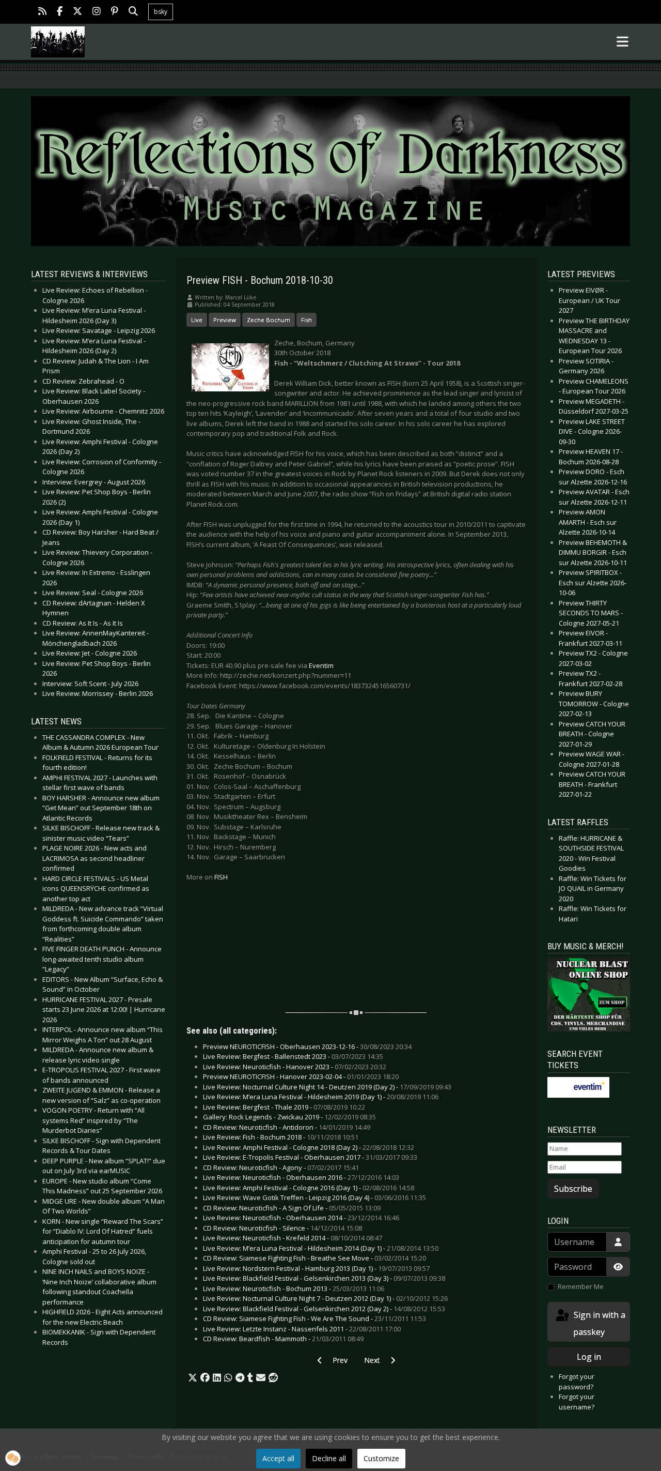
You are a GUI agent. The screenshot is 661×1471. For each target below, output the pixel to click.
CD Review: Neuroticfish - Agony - (281, 1167)
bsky (160, 11)
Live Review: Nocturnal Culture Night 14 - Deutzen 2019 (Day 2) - (327, 1086)
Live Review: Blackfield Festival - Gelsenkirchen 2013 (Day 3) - (324, 1278)
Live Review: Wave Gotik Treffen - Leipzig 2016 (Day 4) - (314, 1197)
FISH (221, 877)
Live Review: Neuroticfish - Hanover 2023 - (294, 1066)
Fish (306, 320)
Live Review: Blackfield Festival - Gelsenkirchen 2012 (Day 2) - (324, 1308)
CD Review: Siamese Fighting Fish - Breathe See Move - (314, 1258)
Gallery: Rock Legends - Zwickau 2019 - (289, 1116)
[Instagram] (96, 12)
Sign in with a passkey (598, 1323)
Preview (224, 320)
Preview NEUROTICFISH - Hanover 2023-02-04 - (301, 1076)
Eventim (321, 665)
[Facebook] (59, 12)
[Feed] (42, 12)
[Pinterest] (114, 12)
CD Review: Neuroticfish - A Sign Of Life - (292, 1207)
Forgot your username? (576, 1402)
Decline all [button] (329, 1458)
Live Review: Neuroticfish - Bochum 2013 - (293, 1288)
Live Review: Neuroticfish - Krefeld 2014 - (292, 1237)
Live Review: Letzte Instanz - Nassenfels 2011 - (302, 1328)
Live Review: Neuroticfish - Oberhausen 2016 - (301, 1177)
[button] (192, 1378)
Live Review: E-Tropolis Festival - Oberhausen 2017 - (310, 1157)
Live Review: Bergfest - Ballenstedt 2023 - (293, 1056)
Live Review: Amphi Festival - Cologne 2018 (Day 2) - (308, 1147)
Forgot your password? (576, 1381)
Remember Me (581, 1286)
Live (196, 320)
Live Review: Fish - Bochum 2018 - (280, 1137)
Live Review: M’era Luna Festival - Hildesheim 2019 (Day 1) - (320, 1096)
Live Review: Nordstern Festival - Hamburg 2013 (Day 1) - (316, 1268)
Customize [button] (381, 1458)
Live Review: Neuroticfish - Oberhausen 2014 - (301, 1217)
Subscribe (573, 1188)
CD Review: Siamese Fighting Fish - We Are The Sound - (314, 1318)
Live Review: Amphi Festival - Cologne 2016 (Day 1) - (308, 1187)
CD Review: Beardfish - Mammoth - (283, 1338)
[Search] (133, 12)
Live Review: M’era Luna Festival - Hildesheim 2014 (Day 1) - (320, 1248)
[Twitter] (77, 12)
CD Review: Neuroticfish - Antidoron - (286, 1127)
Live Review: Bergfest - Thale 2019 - (284, 1107)
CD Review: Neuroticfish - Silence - (282, 1228)
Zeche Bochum (268, 320)
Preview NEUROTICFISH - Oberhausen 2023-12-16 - (307, 1046)
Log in (589, 1356)
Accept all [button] (278, 1458)
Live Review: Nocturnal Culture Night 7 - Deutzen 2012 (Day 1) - (325, 1298)
